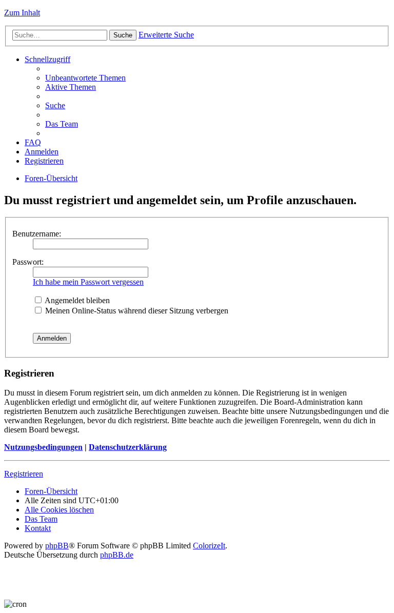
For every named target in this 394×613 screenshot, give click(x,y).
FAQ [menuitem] (33, 142)
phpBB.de (116, 554)
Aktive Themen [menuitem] (70, 87)
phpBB (57, 545)
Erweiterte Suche (166, 34)
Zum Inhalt (22, 12)
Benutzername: (36, 233)
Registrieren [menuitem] (44, 160)
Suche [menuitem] (55, 105)
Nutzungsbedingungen (43, 447)
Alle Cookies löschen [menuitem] (59, 509)
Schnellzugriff (47, 59)
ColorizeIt (209, 545)
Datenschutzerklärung (128, 447)
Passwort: (28, 262)
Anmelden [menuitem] (41, 151)
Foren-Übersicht (51, 178)
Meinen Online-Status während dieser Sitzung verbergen (135, 310)
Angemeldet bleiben (76, 300)
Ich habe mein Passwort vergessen (88, 282)
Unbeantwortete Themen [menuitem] (85, 77)
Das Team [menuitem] (61, 124)
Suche (122, 35)
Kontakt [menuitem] (38, 528)
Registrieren (23, 473)
